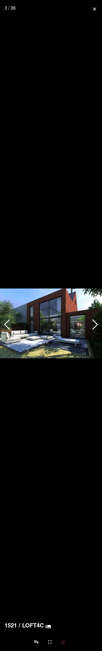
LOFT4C (33, 625)
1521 (11, 625)
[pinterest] (63, 642)
